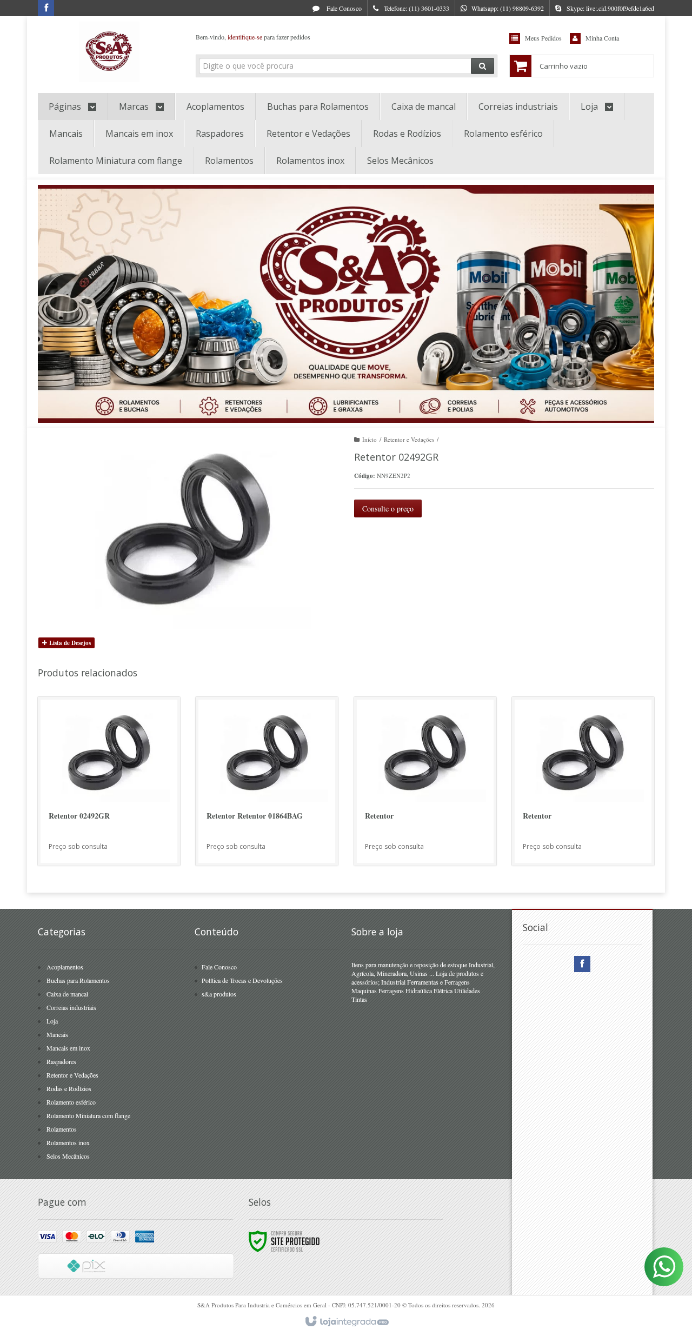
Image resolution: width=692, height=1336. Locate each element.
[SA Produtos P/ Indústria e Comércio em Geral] (109, 52)
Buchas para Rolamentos (78, 980)
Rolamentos (61, 1129)
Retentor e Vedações (409, 439)
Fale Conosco (343, 8)
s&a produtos (219, 993)
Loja (52, 1020)
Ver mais (115, 815)
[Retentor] (425, 781)
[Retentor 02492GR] (109, 781)
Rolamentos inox (68, 1142)
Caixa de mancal (67, 993)
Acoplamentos (64, 966)
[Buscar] (482, 66)
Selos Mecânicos (68, 1156)
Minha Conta (602, 38)
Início (369, 439)
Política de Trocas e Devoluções (242, 980)
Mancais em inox (68, 1047)
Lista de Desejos (69, 643)
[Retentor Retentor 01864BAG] (266, 781)
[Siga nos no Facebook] (46, 8)
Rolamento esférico (71, 1102)
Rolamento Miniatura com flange (88, 1115)
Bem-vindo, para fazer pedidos (253, 36)
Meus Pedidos (543, 38)
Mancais (57, 1034)
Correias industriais (71, 1007)
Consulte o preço (388, 508)
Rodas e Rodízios (68, 1088)
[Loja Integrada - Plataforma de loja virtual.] (346, 1322)
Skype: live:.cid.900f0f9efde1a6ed (610, 8)
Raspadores (61, 1061)
